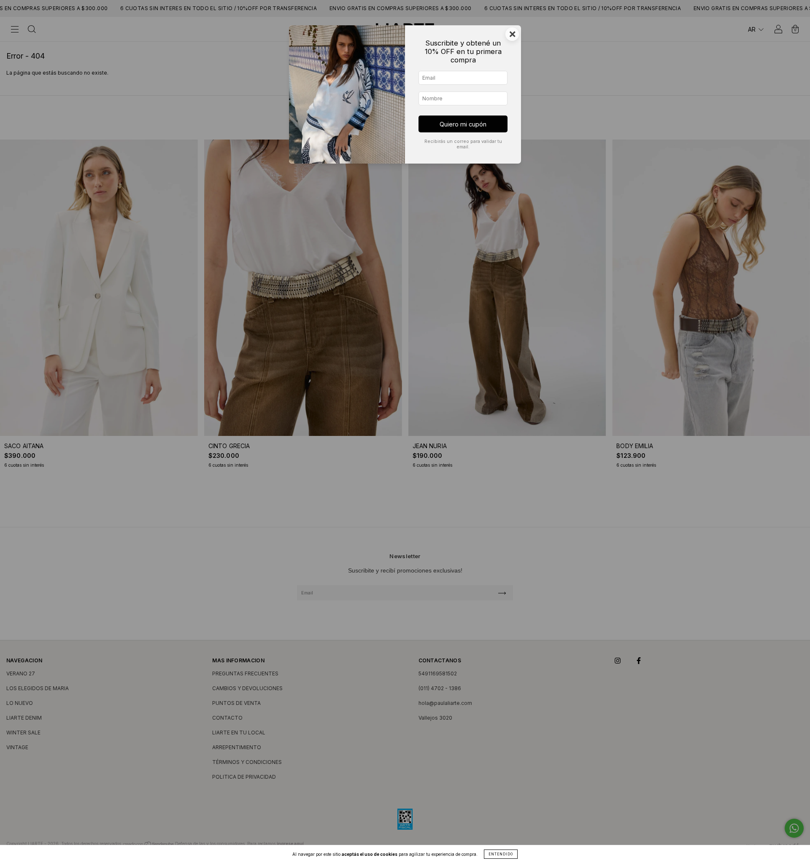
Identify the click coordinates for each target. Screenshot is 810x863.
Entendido (501, 854)
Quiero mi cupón (463, 124)
